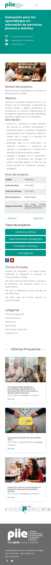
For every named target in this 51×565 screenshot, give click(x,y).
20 (49, 509)
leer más (11, 399)
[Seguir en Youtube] (12, 260)
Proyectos (29, 40)
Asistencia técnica (25, 232)
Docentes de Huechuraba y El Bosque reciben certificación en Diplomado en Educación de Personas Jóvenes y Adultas (25, 274)
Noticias (8, 325)
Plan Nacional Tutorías (14, 329)
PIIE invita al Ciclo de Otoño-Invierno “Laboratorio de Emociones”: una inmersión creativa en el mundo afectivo (25, 284)
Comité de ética (11, 318)
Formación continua (25, 246)
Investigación (17, 40)
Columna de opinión (13, 314)
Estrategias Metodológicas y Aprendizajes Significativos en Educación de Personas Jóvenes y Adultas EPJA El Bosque (23, 390)
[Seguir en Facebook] (7, 260)
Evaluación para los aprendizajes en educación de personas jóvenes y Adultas (24, 489)
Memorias (9, 322)
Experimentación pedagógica (25, 239)
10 (43, 509)
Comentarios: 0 (18, 44)
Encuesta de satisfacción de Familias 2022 (24, 438)
